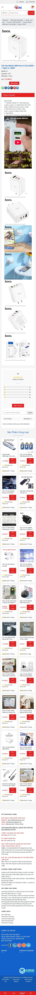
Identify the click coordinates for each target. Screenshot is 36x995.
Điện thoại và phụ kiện (17, 20)
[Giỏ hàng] (33, 7)
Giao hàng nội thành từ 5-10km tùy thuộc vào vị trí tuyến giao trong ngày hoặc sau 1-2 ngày (17, 892)
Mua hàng (14, 83)
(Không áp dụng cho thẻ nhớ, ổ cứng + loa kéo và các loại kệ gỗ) (18, 883)
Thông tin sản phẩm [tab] (9, 95)
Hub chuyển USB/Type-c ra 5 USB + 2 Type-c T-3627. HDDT (9, 455)
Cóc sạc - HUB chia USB (13, 22)
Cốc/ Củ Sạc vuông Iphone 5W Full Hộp (26, 711)
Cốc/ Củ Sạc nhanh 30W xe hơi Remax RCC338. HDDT (26, 748)
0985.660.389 (10, 824)
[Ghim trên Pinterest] (14, 87)
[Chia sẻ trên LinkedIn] (17, 87)
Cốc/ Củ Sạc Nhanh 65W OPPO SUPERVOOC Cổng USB (8, 748)
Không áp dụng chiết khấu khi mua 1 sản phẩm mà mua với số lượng (18, 879)
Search (30, 412)
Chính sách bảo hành (7, 920)
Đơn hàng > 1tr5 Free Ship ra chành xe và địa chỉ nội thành (17, 895)
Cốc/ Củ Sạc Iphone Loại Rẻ (8, 565)
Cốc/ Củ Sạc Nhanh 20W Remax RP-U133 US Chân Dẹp (26, 565)
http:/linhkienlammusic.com (16, 820)
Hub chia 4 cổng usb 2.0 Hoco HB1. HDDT (8, 785)
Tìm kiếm (31, 13)
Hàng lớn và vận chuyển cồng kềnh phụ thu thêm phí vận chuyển (17, 907)
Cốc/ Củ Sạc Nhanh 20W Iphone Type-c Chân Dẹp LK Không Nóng (26, 785)
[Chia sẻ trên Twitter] (8, 87)
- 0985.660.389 (19, 938)
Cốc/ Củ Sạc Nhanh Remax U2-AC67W (8, 492)
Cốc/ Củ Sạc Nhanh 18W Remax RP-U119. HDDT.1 (26, 455)
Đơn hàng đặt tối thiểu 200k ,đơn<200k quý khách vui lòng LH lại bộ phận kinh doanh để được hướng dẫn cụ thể (17, 902)
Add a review (18, 405)
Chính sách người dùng (8, 918)
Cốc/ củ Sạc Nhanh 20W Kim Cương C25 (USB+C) (8, 711)
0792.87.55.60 (10, 938)
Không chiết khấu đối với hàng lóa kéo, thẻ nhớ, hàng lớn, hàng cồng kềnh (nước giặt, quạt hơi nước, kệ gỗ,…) (17, 874)
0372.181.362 (12, 835)
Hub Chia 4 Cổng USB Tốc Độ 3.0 (26, 492)
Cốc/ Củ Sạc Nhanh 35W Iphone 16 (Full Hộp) (8, 528)
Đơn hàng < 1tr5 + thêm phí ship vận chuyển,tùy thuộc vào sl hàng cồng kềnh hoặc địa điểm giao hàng (17, 898)
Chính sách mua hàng (7, 916)
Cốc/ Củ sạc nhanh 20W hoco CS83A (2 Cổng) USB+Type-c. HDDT (26, 528)
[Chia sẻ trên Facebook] (5, 87)
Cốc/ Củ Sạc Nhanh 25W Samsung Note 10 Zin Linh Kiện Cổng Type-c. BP (26, 675)
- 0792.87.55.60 (18, 824)
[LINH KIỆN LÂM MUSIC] (18, 7)
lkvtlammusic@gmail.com (14, 822)
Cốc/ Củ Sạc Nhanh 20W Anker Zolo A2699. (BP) (26, 602)
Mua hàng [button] (12, 461)
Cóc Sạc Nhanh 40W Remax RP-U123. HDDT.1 (8, 638)
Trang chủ (5, 20)
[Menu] (2, 7)
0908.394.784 (11, 840)
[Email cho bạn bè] (11, 87)
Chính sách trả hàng (7, 923)
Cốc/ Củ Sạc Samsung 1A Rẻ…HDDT (27, 638)
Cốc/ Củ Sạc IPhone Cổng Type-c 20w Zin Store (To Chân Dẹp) (8, 675)
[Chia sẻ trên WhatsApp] (2, 87)
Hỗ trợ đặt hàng (5, 914)
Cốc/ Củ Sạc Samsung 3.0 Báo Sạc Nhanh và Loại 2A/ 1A (9, 602)
